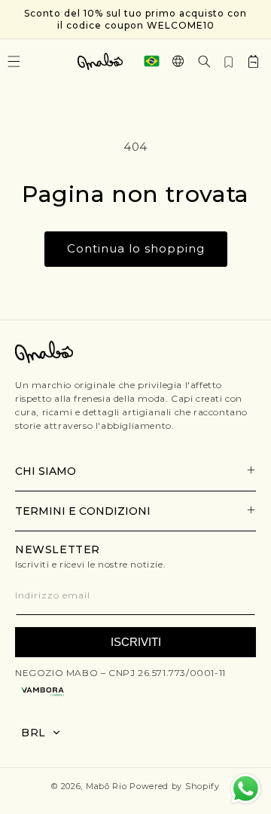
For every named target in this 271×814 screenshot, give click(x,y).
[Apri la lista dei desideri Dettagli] (229, 61)
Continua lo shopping (136, 248)
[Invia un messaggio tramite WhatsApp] (245, 788)
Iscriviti (136, 641)
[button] (204, 61)
